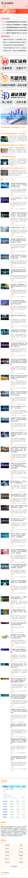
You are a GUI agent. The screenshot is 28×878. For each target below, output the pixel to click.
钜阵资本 (12, 734)
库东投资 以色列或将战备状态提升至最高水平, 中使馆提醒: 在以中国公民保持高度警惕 (19, 361)
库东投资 (12, 371)
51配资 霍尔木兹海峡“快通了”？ (18, 316)
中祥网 (12, 353)
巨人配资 (12, 630)
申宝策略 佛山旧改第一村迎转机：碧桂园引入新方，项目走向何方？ (18, 665)
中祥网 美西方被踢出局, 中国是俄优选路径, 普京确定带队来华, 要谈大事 (19, 344)
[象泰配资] (8, 3)
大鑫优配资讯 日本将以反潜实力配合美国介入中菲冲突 (18, 330)
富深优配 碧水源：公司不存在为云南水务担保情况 (18, 519)
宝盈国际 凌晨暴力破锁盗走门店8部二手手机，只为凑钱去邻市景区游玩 (19, 184)
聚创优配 (7, 845)
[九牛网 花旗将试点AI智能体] (5, 162)
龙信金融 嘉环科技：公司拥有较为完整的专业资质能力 (18, 495)
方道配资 (12, 705)
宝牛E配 (25, 131)
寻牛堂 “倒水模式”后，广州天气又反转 (19, 199)
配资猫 (12, 490)
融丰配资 (12, 560)
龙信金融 (12, 503)
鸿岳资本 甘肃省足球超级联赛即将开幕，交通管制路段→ (18, 582)
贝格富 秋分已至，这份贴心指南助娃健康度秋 (14, 50)
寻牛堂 (12, 206)
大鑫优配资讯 (13, 338)
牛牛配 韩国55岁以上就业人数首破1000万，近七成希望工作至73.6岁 (19, 256)
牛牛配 (12, 265)
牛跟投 (12, 605)
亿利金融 (7, 862)
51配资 (12, 324)
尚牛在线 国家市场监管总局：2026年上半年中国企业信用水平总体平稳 (18, 302)
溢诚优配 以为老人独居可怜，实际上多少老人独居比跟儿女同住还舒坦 (18, 636)
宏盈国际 (12, 280)
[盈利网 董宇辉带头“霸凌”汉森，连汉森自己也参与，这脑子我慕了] (5, 150)
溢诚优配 (12, 645)
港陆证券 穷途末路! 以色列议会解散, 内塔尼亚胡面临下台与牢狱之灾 (19, 377)
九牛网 (21, 848)
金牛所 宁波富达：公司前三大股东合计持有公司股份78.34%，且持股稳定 (18, 535)
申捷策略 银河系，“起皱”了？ (19, 227)
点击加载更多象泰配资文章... (14, 776)
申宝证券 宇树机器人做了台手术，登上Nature (14, 48)
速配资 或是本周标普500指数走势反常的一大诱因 (19, 506)
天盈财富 (12, 249)
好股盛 (12, 442)
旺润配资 (12, 659)
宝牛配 (21, 859)
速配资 (12, 514)
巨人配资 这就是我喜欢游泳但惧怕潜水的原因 (18, 623)
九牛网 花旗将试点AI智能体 (8, 156)
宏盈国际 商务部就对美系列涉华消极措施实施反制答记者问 (18, 271)
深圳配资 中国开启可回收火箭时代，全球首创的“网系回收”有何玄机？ (19, 419)
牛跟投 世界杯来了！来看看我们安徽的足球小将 (18, 597)
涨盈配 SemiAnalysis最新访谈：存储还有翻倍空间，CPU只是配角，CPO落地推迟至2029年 (18, 465)
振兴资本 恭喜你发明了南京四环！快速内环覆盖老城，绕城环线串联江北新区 (18, 680)
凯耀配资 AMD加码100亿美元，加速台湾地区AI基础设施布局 (19, 711)
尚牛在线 (12, 311)
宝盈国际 (12, 193)
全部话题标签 (14, 866)
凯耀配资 (12, 719)
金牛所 (12, 543)
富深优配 (12, 527)
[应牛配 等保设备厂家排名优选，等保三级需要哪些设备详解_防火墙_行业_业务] (5, 139)
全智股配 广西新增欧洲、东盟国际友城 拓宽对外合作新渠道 (18, 285)
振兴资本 (12, 688)
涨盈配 (12, 475)
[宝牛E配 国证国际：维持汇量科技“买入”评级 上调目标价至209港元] (14, 116)
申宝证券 (12, 415)
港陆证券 (12, 385)
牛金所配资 (13, 459)
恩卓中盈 (12, 574)
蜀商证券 (7, 859)
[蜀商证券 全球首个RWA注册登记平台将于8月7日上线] (5, 172)
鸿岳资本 (12, 591)
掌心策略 (12, 766)
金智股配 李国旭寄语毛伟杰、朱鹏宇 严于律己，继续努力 (18, 611)
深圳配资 (12, 428)
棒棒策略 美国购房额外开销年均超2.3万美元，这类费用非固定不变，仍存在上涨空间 (19, 741)
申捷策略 (12, 234)
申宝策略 (12, 674)
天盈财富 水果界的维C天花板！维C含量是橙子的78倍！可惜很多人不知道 (19, 240)
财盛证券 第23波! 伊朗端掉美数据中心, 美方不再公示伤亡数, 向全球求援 (19, 393)
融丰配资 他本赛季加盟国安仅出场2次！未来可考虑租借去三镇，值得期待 (19, 551)
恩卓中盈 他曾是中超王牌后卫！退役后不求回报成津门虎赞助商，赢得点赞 (18, 565)
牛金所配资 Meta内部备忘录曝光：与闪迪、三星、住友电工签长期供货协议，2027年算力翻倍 (19, 449)
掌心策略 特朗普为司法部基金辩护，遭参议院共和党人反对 (18, 758)
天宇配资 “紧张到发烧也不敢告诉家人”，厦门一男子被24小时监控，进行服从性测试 (19, 214)
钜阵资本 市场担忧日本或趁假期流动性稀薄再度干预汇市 (18, 725)
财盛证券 (12, 402)
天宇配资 (12, 223)
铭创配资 (21, 855)
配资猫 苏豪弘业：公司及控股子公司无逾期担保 (18, 482)
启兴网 (21, 845)
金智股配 (12, 620)
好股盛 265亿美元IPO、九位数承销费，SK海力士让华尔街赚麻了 (19, 434)
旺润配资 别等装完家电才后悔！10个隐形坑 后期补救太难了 (19, 650)
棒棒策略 (12, 750)
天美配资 (21, 862)
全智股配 (12, 294)
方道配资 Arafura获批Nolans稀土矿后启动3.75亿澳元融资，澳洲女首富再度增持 (19, 696)
